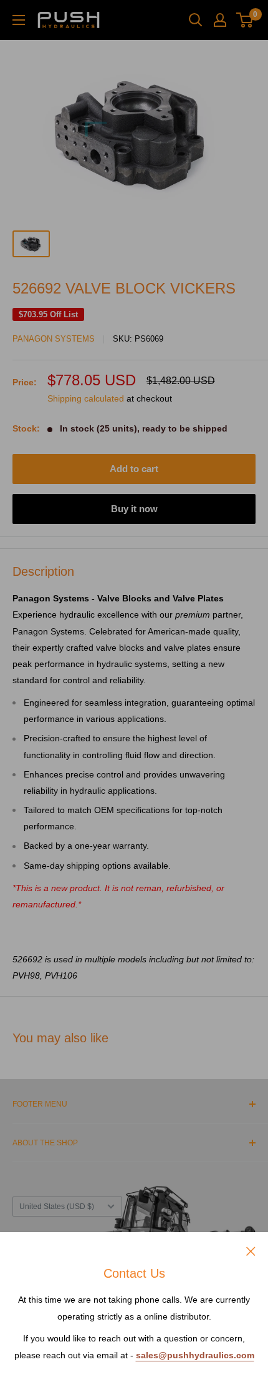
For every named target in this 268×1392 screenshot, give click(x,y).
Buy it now (134, 508)
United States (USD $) (56, 1206)
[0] (245, 19)
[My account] (220, 20)
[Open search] (196, 20)
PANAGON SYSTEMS (53, 338)
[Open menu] (18, 20)
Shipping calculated (85, 398)
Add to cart (134, 468)
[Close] (251, 1250)
